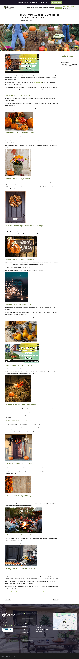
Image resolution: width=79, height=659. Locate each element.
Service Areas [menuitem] (25, 626)
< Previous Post (8, 599)
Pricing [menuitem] (40, 7)
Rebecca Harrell (24, 20)
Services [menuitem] (32, 7)
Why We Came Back (64, 59)
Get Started (59, 7)
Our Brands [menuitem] (36, 7)
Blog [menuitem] (23, 639)
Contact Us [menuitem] (24, 642)
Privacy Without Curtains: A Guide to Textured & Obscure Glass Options (69, 62)
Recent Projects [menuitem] (45, 7)
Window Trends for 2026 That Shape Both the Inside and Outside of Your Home (69, 65)
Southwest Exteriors (38, 82)
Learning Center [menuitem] (51, 7)
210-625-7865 (6, 623)
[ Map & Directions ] (40, 619)
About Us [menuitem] (28, 7)
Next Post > (55, 599)
